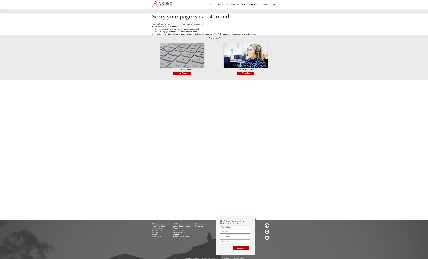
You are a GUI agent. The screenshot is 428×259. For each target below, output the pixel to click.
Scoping (155, 232)
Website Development (178, 229)
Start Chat (246, 73)
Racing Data (157, 234)
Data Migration (179, 232)
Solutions (234, 4)
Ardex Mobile (157, 230)
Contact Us (198, 226)
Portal (264, 4)
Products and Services (219, 4)
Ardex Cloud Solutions (182, 226)
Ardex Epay (156, 236)
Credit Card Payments (181, 236)
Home (4, 11)
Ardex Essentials (158, 226)
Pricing (243, 4)
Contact (272, 4)
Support (176, 234)
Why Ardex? (254, 4)
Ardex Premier (158, 228)
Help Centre (182, 73)
